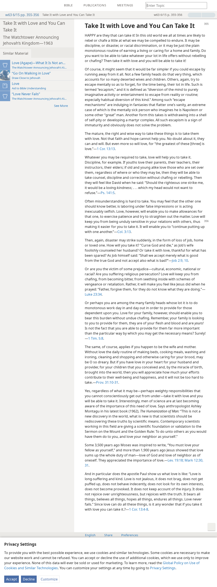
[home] (6, 5)
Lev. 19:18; (176, 460)
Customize (49, 579)
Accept (11, 579)
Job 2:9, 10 (180, 260)
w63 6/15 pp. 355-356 (22, 14)
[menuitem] (6, 5)
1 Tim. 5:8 (95, 338)
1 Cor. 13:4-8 (138, 509)
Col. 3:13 (124, 231)
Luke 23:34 (93, 294)
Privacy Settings (162, 568)
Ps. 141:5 (108, 192)
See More (61, 105)
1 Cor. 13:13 (106, 148)
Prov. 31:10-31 (107, 382)
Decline (29, 579)
